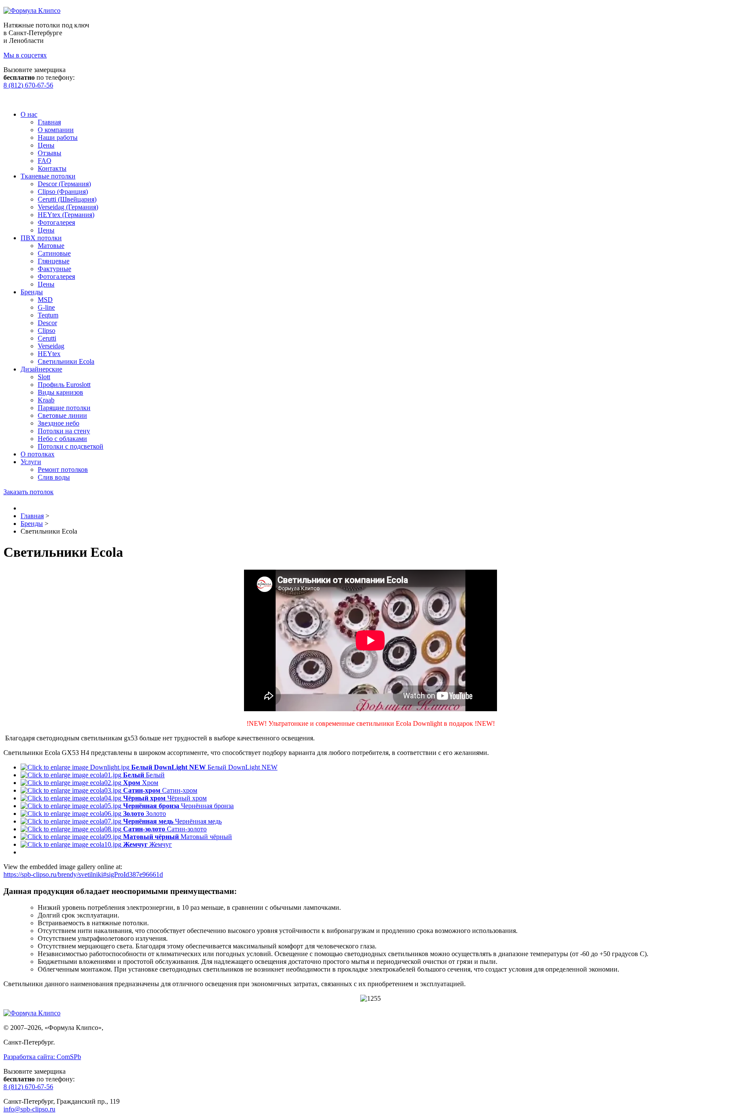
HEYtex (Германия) (66, 214)
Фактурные (54, 268)
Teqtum (48, 315)
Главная (49, 122)
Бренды (32, 292)
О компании (56, 129)
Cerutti (47, 338)
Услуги (31, 461)
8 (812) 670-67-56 (28, 85)
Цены (46, 145)
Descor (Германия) (64, 183)
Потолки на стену (64, 431)
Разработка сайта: (42, 1056)
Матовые (51, 245)
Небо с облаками (62, 438)
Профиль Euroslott (64, 384)
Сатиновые (54, 253)
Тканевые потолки (48, 176)
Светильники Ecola (66, 361)
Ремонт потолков (63, 469)
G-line (46, 307)
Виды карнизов (60, 392)
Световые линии (62, 415)
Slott (44, 376)
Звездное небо (58, 423)
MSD (45, 299)
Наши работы (58, 137)
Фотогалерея (56, 222)
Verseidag (51, 346)
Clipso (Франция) (63, 191)
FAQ (44, 160)
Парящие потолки (64, 407)
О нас (29, 114)
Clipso (46, 330)
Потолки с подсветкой (70, 446)
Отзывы (49, 153)
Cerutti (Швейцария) (67, 199)
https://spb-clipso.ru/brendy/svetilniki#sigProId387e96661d (83, 874)
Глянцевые (53, 261)
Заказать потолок (28, 491)
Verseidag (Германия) (68, 207)
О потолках (37, 454)
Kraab (46, 400)
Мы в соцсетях (25, 55)
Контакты (52, 168)
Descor (47, 322)
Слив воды (54, 477)
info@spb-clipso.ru (29, 1109)
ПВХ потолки (41, 238)
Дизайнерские (41, 369)
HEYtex (49, 353)
